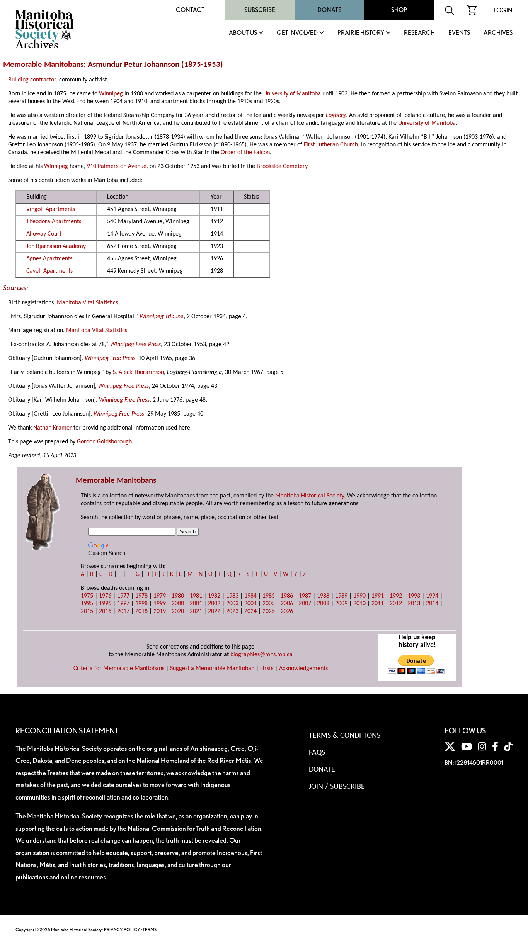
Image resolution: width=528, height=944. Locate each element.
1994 (432, 596)
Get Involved (297, 33)
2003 (232, 604)
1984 (250, 596)
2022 (214, 611)
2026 (287, 611)
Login (503, 10)
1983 (232, 596)
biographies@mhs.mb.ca (261, 655)
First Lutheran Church (331, 145)
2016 (105, 611)
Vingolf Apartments (50, 209)
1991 (377, 596)
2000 (178, 604)
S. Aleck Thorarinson (138, 372)
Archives (498, 33)
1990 (359, 596)
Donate (329, 10)
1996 (105, 604)
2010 (359, 604)
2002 (214, 604)
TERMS (150, 929)
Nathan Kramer (52, 428)
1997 (123, 604)
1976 (105, 596)
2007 (305, 604)
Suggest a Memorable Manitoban (212, 669)
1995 (87, 604)
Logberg (336, 115)
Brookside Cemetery (282, 166)
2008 (323, 604)
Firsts (266, 669)
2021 (196, 611)
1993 (414, 596)
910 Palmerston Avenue (116, 166)
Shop (399, 10)
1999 (159, 604)
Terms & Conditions (344, 736)
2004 (250, 604)
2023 (232, 611)
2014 (432, 604)
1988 (323, 596)
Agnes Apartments (49, 259)
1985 (268, 596)
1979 (159, 596)
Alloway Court (43, 234)
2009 (341, 604)
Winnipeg (111, 94)
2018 (141, 611)
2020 (178, 611)
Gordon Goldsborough (104, 442)
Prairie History (360, 33)
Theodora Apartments (53, 222)
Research (419, 33)
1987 (305, 596)
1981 (196, 596)
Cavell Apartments (49, 271)
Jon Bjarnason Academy (56, 246)
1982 (214, 596)
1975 (87, 596)
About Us (243, 33)
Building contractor (32, 80)
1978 (141, 596)
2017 (123, 611)
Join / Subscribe (337, 787)
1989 (341, 596)
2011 (377, 604)
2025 (268, 611)
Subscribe (259, 10)
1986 (287, 596)
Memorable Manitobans (43, 65)
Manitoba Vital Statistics (87, 303)
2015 (87, 611)
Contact (190, 10)
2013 (414, 604)
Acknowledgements (303, 669)
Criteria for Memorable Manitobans (118, 669)
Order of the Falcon (245, 152)
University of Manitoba (292, 94)
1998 (141, 604)
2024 (250, 611)
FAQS (317, 753)
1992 (396, 596)
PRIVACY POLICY (122, 929)
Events (459, 33)
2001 (196, 604)
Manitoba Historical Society (309, 496)
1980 (178, 596)
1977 (123, 596)
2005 (268, 604)
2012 (396, 604)
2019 (159, 611)
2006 (287, 604)
